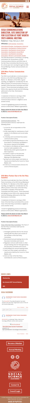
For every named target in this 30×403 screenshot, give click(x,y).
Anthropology (12, 44)
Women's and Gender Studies (17, 55)
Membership (6, 278)
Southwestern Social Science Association (16, 297)
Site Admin (19, 399)
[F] (26, 1)
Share (27, 307)
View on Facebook (21, 307)
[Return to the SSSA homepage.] (12, 6)
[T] (28, 1)
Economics (20, 44)
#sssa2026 (7, 301)
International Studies (7, 46)
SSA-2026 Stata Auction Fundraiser (13, 326)
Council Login (15, 391)
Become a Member (15, 343)
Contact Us (15, 385)
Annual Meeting (15, 350)
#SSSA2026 (5, 319)
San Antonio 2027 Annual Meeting (12, 282)
